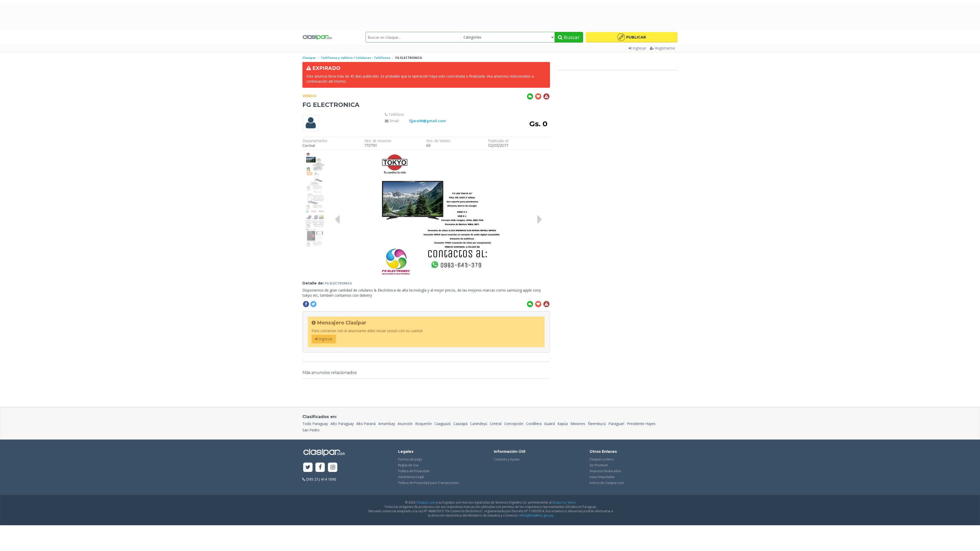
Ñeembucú (597, 423)
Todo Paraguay (315, 423)
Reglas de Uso (408, 465)
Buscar (571, 37)
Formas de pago (410, 459)
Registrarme (665, 48)
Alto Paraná (366, 423)
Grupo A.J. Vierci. (564, 502)
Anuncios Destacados (605, 471)
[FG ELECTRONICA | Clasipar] (314, 155)
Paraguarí (616, 423)
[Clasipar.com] (317, 37)
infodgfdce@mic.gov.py (536, 515)
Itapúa (562, 423)
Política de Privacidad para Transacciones (428, 483)
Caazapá (460, 423)
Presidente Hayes (641, 423)
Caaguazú (442, 423)
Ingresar (639, 48)
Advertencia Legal (411, 477)
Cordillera (534, 423)
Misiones (577, 423)
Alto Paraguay (342, 423)
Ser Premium (599, 465)
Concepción (513, 423)
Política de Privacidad (413, 471)
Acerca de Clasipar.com (607, 483)
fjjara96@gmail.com (427, 120)
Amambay (386, 423)
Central (495, 423)
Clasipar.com (425, 502)
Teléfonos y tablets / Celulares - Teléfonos (355, 58)
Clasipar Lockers (602, 459)
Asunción (405, 423)
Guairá (549, 423)
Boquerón (423, 423)
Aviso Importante (602, 477)
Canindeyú (478, 423)
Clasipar (309, 58)
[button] (632, 37)
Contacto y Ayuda (506, 459)
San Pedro (311, 430)
